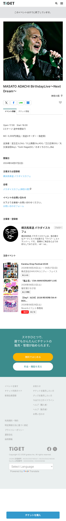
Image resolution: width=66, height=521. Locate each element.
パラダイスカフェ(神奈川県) (16, 189)
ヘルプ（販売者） (40, 409)
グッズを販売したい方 (42, 395)
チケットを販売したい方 (43, 391)
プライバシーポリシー (14, 430)
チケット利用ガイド (13, 391)
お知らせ (37, 386)
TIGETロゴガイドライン (43, 400)
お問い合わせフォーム (13, 206)
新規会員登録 (10, 395)
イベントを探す (11, 386)
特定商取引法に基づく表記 (16, 425)
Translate (34, 471)
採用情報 (8, 439)
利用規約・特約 (11, 420)
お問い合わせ (39, 414)
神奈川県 (55, 96)
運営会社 (8, 435)
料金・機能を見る (33, 366)
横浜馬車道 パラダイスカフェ (17, 176)
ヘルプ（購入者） (40, 405)
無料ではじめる (33, 357)
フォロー (58, 228)
